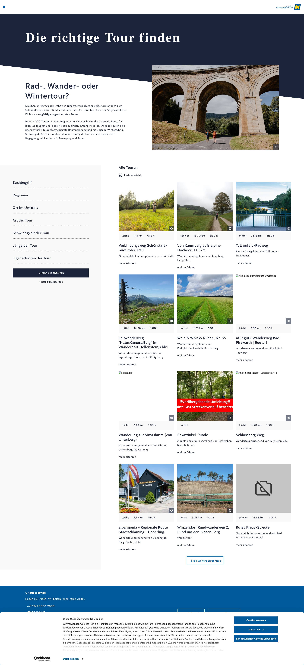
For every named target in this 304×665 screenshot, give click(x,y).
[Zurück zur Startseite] (288, 7)
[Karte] (12, 7)
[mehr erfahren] (146, 223)
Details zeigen (71, 658)
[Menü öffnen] (4, 7)
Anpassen (254, 629)
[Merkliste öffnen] (17, 7)
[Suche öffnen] (22, 7)
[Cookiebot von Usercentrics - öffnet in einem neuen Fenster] (42, 658)
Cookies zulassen (256, 620)
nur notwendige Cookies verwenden (256, 638)
